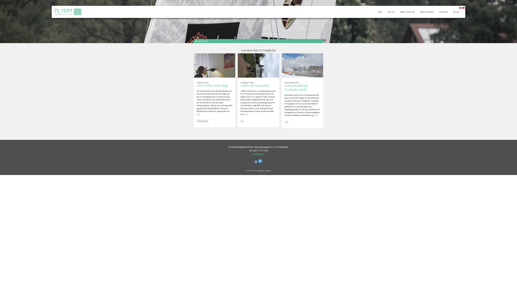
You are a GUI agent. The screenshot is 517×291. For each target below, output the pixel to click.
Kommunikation (202, 121)
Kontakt (443, 12)
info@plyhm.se (258, 154)
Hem (380, 12)
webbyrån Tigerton (264, 170)
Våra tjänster (407, 12)
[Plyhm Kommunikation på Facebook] (255, 162)
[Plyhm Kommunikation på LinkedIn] (260, 162)
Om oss (391, 12)
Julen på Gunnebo (254, 85)
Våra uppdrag (427, 12)
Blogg (456, 12)
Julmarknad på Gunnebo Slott (295, 87)
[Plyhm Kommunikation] (68, 15)
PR (242, 121)
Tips (286, 122)
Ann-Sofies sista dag (212, 85)
